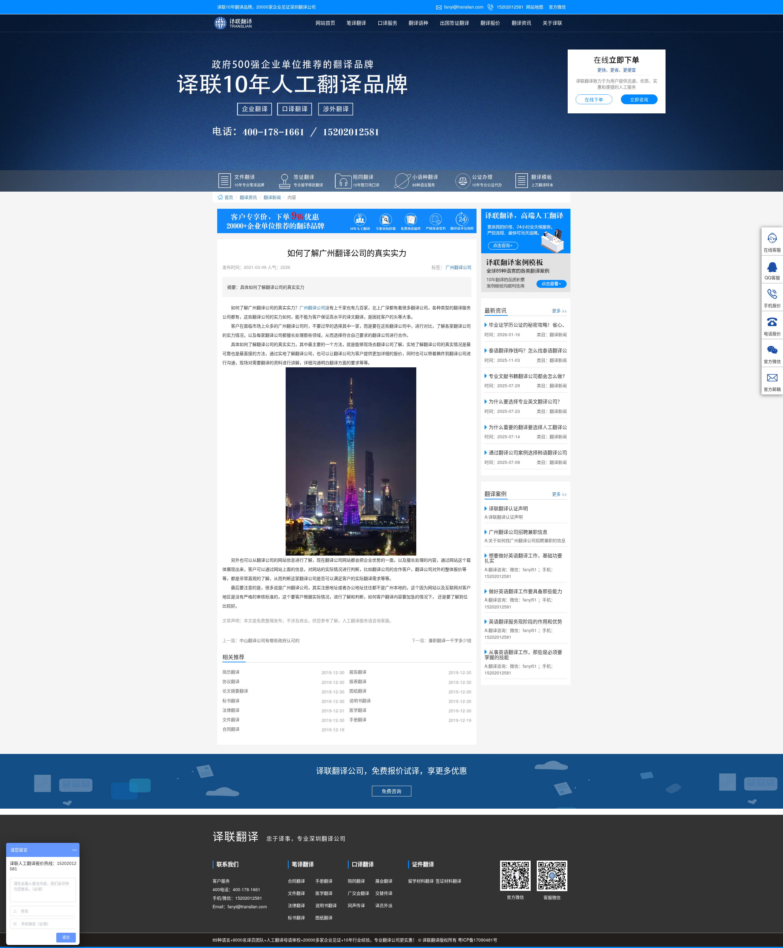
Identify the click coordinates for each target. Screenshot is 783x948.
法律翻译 (296, 905)
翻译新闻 (272, 197)
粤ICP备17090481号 (477, 940)
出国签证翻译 (454, 22)
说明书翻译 (326, 905)
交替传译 (383, 893)
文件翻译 (296, 893)
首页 (228, 197)
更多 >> (559, 310)
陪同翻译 (356, 881)
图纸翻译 (323, 917)
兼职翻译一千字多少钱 (450, 640)
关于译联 (552, 22)
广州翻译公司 (457, 267)
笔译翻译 (356, 22)
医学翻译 (323, 893)
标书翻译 (296, 917)
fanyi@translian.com (460, 7)
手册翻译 (323, 881)
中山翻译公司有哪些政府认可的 (269, 640)
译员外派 (383, 905)
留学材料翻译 (421, 881)
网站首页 (325, 22)
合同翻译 (296, 881)
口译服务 (387, 22)
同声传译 (356, 905)
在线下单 (594, 99)
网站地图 (534, 7)
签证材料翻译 (448, 881)
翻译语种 (418, 22)
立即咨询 (639, 99)
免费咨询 (391, 791)
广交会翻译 (358, 893)
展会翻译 (383, 881)
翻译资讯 (521, 22)
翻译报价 (490, 22)
